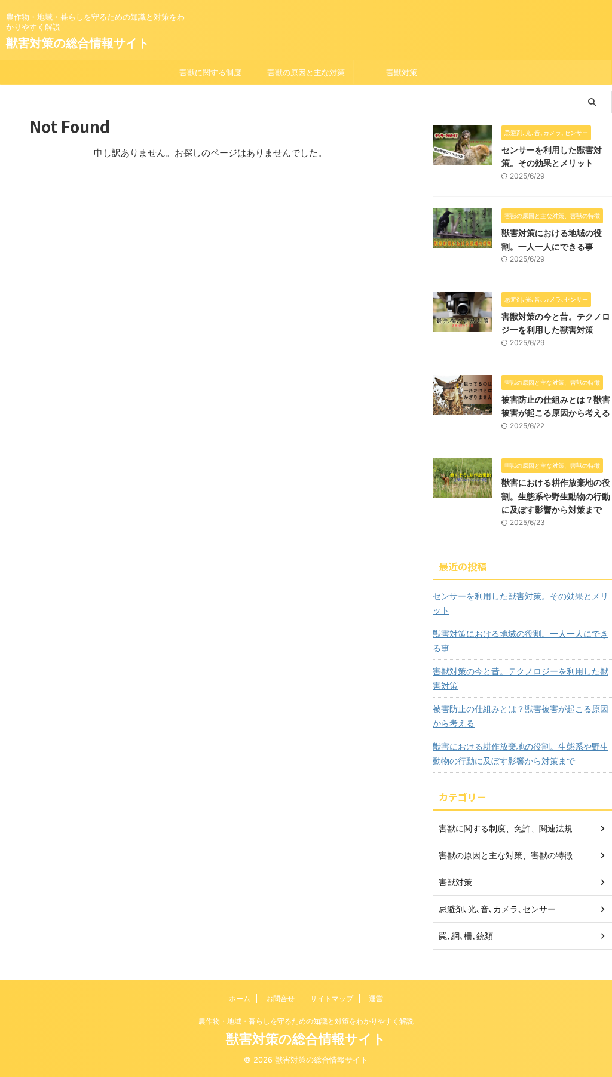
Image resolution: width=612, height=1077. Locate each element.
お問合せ (280, 998)
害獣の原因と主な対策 (306, 72)
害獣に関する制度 (210, 72)
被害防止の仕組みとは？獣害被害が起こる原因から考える (520, 716)
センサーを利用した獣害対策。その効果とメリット (520, 603)
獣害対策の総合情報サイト (77, 43)
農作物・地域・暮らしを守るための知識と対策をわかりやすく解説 (306, 1021)
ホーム (239, 998)
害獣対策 (401, 72)
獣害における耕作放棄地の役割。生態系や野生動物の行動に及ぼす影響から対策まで (555, 495)
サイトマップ (331, 998)
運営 (376, 998)
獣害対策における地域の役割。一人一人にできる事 (520, 640)
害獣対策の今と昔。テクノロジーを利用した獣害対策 (520, 678)
